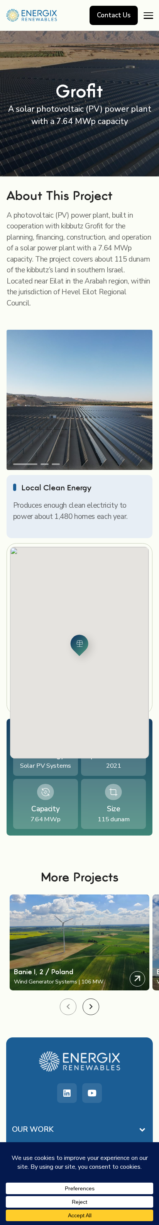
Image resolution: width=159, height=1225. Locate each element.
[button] (25, 464)
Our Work (33, 1129)
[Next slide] (91, 1006)
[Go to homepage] (32, 15)
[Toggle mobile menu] (148, 15)
